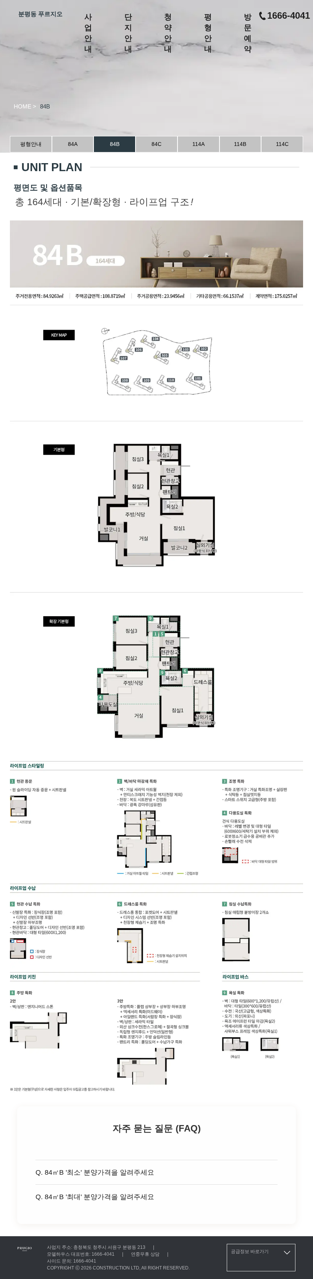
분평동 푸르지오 (40, 14)
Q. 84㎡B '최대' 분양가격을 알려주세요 (94, 1197)
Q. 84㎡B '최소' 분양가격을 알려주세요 (94, 1172)
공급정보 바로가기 (250, 1251)
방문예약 (248, 33)
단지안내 (128, 33)
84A (72, 144)
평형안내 (208, 33)
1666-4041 (288, 15)
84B (114, 144)
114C (282, 144)
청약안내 (168, 33)
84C (156, 144)
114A (198, 144)
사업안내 (88, 33)
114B (240, 144)
